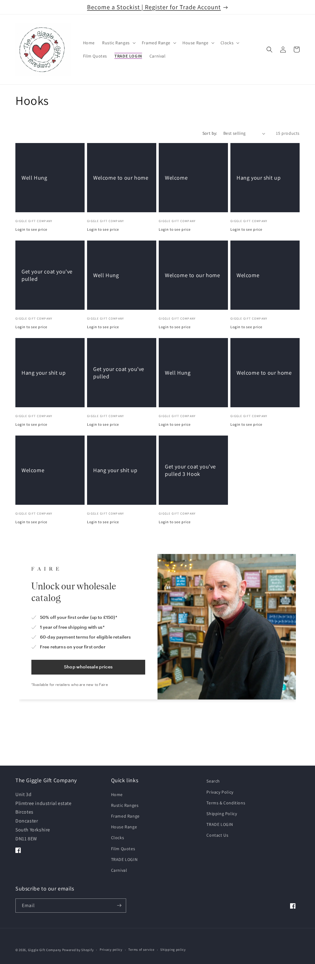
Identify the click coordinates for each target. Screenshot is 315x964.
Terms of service (141, 949)
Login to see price (31, 229)
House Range (124, 827)
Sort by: (209, 133)
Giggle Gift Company (44, 950)
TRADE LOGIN (124, 859)
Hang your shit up (259, 177)
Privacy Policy (219, 792)
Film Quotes (123, 848)
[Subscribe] (119, 905)
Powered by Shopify (78, 950)
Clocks (117, 837)
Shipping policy (173, 949)
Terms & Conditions (225, 803)
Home (117, 794)
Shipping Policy (221, 813)
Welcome (176, 177)
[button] (118, 42)
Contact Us (217, 835)
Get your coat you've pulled (47, 275)
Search (213, 781)
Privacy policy (111, 949)
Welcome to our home (120, 177)
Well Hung (34, 177)
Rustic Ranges (125, 805)
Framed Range (125, 816)
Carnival (119, 870)
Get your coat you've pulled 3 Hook (190, 470)
